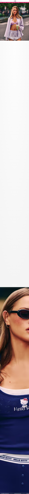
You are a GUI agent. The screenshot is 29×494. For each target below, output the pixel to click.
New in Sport (18, 493)
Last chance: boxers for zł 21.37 (7, 493)
